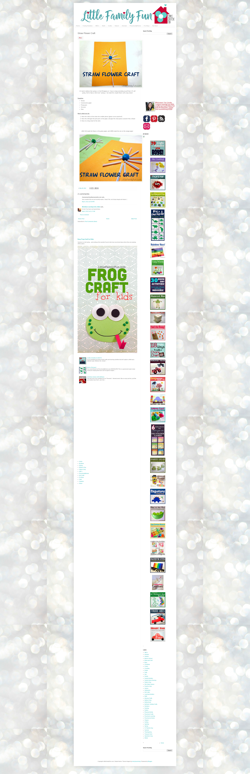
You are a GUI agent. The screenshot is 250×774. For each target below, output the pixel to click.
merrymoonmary (136, 761)
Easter (146, 670)
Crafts (110, 26)
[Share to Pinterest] (98, 188)
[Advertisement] (125, 229)
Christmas (147, 664)
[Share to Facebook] (96, 188)
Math (103, 26)
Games (146, 688)
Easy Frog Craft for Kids (86, 239)
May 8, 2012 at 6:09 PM (88, 201)
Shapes (147, 720)
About (80, 483)
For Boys (146, 26)
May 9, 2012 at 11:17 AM (88, 211)
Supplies (81, 481)
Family (146, 676)
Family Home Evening (150, 680)
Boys (146, 662)
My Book (155, 26)
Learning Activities (149, 694)
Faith (80, 479)
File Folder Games (149, 684)
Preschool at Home (150, 718)
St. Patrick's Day (149, 728)
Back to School (148, 658)
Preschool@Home (135, 26)
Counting (147, 668)
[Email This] (90, 188)
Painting (147, 708)
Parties (146, 710)
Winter (146, 738)
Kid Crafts (81, 475)
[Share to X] (94, 188)
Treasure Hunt (148, 734)
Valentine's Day (149, 736)
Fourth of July (148, 686)
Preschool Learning (150, 716)
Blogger (150, 761)
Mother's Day (82, 467)
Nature (117, 26)
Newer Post (81, 218)
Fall (145, 674)
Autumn (147, 656)
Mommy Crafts (148, 698)
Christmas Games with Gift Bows (95, 377)
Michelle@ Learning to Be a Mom (91, 207)
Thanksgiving (148, 732)
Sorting (146, 722)
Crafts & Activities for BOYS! (94, 358)
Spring (81, 465)
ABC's (97, 26)
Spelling (147, 724)
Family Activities (87, 26)
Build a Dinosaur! (91, 367)
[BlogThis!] (92, 188)
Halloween (147, 690)
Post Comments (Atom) (91, 221)
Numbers (147, 706)
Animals (124, 26)
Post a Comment (84, 214)
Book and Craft (148, 660)
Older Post (134, 218)
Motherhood (148, 702)
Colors (146, 666)
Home (78, 26)
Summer (147, 730)
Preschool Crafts (149, 714)
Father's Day (82, 469)
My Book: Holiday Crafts (151, 704)
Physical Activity (149, 712)
